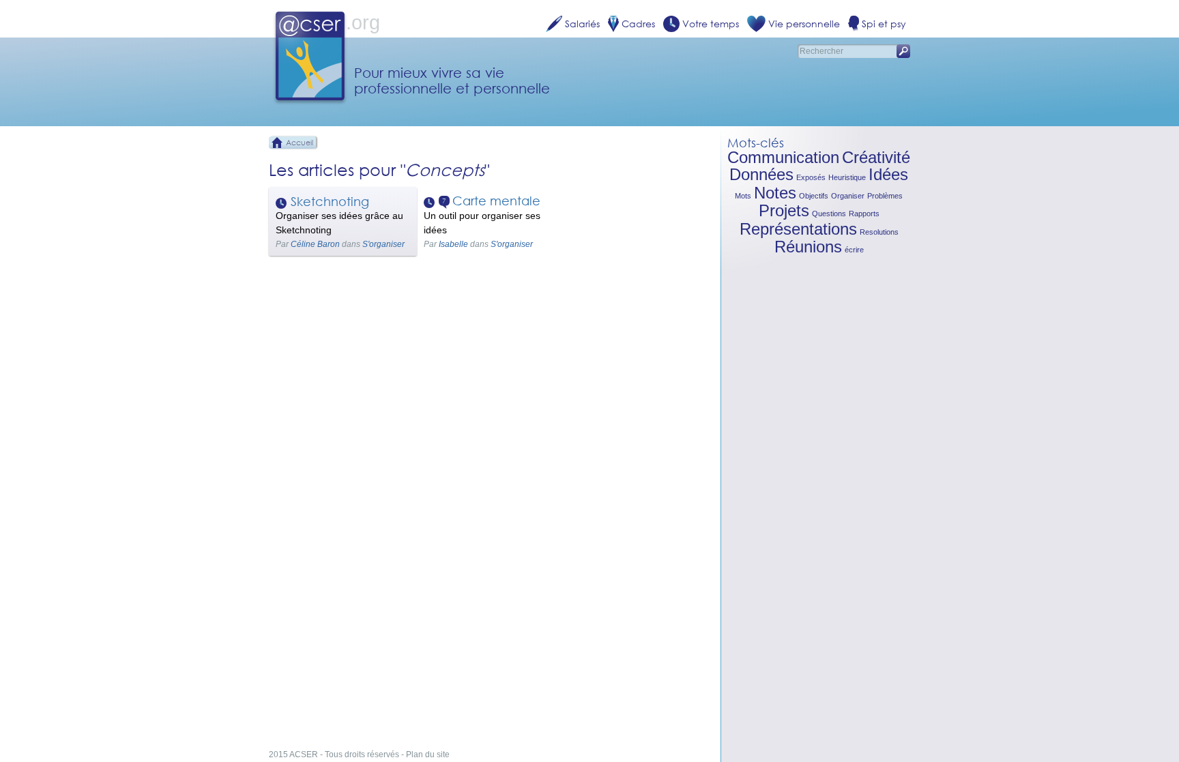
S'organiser (383, 244)
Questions (829, 213)
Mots (743, 196)
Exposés (811, 177)
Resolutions (879, 232)
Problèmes (885, 196)
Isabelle (453, 244)
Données (761, 174)
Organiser (847, 196)
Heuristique (847, 177)
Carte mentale (496, 200)
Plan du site (428, 754)
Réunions (808, 246)
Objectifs (813, 196)
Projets (784, 210)
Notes (775, 193)
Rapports (864, 213)
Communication (783, 157)
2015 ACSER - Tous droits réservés (334, 754)
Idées (888, 174)
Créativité (876, 157)
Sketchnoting (330, 201)
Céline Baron (315, 244)
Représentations (798, 229)
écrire (854, 250)
